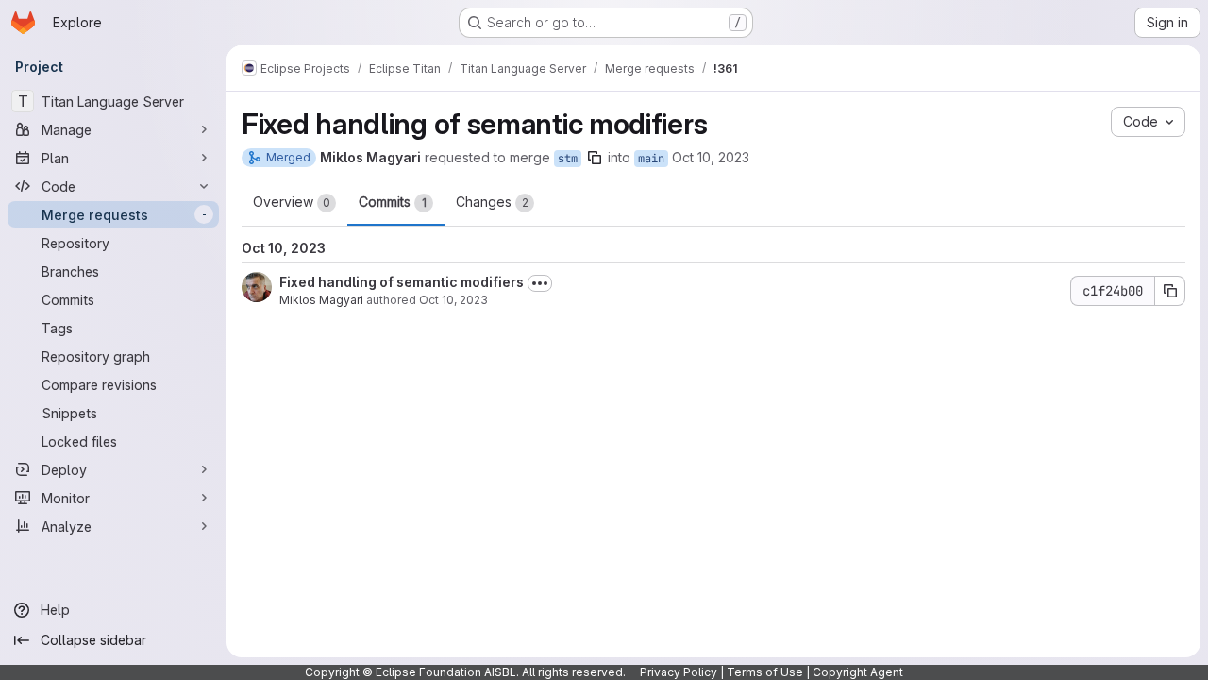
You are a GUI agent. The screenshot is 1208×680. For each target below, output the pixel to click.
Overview (291, 202)
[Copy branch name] (594, 157)
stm (568, 158)
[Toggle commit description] (540, 283)
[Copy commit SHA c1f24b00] (1170, 291)
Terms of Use (765, 672)
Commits (393, 202)
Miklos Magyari (321, 300)
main (651, 158)
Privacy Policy (678, 672)
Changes (492, 202)
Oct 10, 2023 (710, 157)
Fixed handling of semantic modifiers (401, 282)
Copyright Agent (858, 672)
